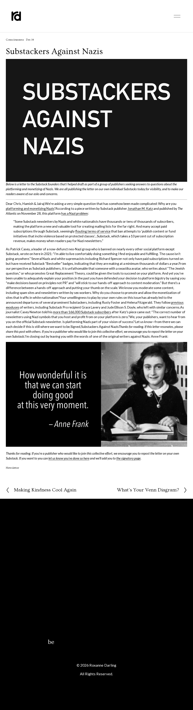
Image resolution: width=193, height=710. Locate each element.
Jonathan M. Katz (140, 209)
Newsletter (12, 467)
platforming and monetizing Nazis (30, 209)
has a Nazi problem (74, 213)
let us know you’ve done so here (68, 458)
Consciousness (15, 39)
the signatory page (128, 458)
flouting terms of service (92, 231)
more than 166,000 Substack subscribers (82, 312)
